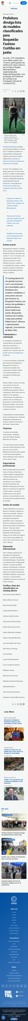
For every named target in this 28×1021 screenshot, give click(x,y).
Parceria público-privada (14, 978)
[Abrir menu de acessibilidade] (3, 1017)
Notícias (14, 8)
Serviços (14, 912)
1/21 (23, 135)
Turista (14, 922)
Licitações (14, 970)
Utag (14, 959)
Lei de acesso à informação (14, 949)
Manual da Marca (14, 933)
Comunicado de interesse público (14, 975)
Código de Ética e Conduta (14, 962)
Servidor (14, 917)
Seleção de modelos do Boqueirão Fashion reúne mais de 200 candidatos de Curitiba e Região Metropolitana (15, 203)
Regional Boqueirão (10, 147)
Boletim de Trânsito (14, 930)
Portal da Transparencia (14, 941)
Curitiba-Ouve (14, 952)
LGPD (14, 944)
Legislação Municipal (14, 954)
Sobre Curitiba (14, 925)
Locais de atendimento (14, 928)
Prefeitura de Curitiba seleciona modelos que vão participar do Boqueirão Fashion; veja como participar (15, 221)
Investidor (14, 920)
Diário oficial (14, 957)
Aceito (14, 1019)
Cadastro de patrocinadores (14, 981)
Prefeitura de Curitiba (10, 186)
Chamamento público (14, 973)
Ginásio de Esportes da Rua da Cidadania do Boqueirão (13, 161)
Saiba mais (17, 1016)
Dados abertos (14, 946)
